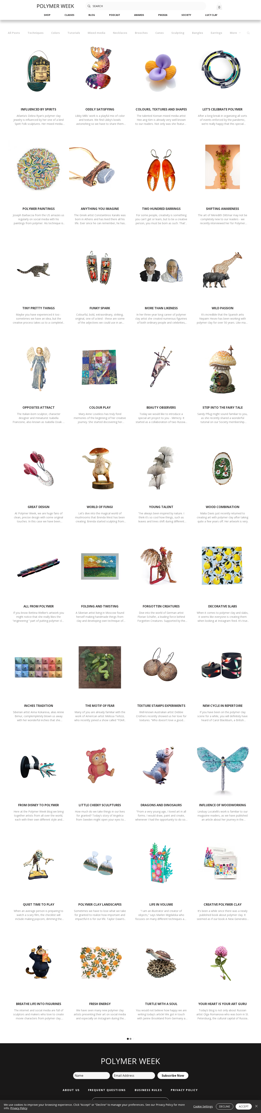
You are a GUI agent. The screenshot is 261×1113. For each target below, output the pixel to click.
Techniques (36, 32)
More (233, 32)
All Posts (14, 32)
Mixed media (96, 32)
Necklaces (120, 32)
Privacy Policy (18, 1108)
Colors (55, 32)
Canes (159, 32)
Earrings (216, 32)
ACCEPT (244, 1106)
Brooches (141, 32)
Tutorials (73, 32)
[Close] (256, 1106)
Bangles (197, 32)
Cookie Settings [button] (203, 1106)
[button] (219, 6)
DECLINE (224, 1106)
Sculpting (177, 32)
